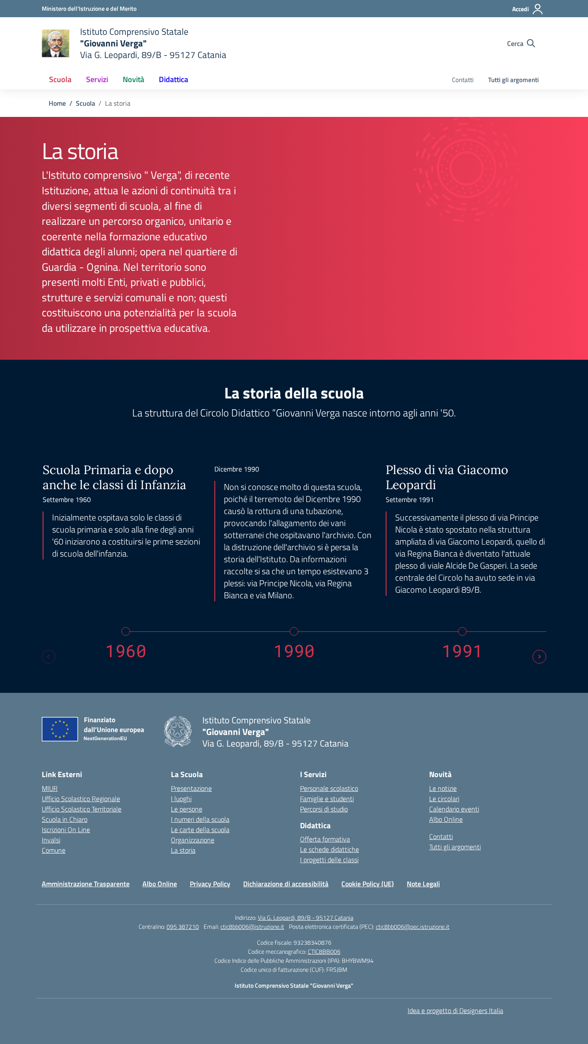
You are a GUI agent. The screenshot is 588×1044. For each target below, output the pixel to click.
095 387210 (183, 926)
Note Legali (423, 884)
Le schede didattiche (329, 849)
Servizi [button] (97, 79)
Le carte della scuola (200, 829)
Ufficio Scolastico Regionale (81, 798)
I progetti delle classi (329, 859)
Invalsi (51, 840)
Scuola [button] (60, 79)
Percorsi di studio (324, 809)
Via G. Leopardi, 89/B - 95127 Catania (305, 917)
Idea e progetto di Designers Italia (455, 1010)
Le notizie (443, 788)
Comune (53, 850)
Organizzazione (192, 840)
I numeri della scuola (200, 819)
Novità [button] (133, 79)
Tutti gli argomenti (513, 80)
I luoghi (181, 798)
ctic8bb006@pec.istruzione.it (412, 926)
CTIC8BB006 (324, 951)
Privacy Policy (210, 884)
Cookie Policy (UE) (367, 884)
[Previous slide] (49, 657)
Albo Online (446, 819)
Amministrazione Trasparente (86, 884)
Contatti (462, 80)
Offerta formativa (325, 839)
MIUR (50, 788)
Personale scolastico (329, 788)
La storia (183, 850)
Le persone (186, 809)
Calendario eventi (454, 809)
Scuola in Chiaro (64, 819)
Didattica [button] (173, 79)
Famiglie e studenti (327, 798)
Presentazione (191, 788)
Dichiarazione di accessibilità (285, 884)
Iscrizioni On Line (66, 829)
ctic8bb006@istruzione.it (252, 926)
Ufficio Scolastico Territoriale (81, 809)
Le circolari (444, 798)
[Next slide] (539, 657)
